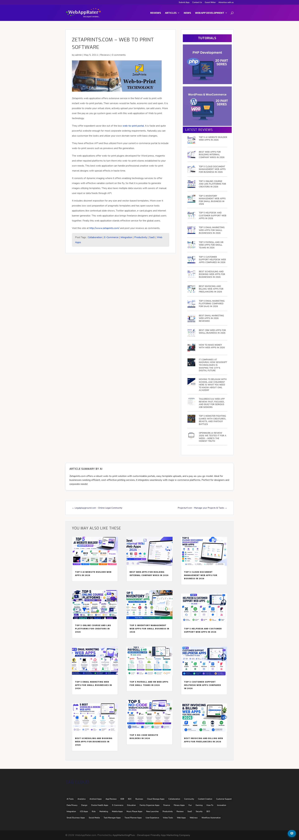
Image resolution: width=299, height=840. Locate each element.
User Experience (152, 817)
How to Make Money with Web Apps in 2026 (212, 346)
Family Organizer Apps (149, 805)
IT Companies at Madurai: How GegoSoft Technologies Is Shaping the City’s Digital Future (213, 365)
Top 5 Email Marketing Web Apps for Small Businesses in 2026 (212, 230)
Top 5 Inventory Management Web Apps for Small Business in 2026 (212, 200)
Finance (166, 805)
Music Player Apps (134, 811)
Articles (171, 13)
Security (199, 811)
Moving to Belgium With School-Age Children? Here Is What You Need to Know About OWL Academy (213, 385)
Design (84, 805)
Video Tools (168, 817)
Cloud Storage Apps (155, 799)
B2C (130, 799)
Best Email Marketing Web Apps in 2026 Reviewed (211, 318)
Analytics (82, 799)
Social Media (94, 817)
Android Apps (96, 799)
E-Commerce (111, 237)
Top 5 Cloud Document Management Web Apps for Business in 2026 (212, 169)
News (187, 13)
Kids (94, 811)
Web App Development (209, 13)
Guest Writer (210, 2)
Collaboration (95, 237)
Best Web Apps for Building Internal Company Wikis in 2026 (211, 155)
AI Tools (70, 799)
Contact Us (197, 2)
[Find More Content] (292, 833)
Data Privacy (72, 805)
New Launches (152, 811)
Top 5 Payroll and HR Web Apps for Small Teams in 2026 (211, 245)
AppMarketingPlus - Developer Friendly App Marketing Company (151, 835)
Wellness (194, 817)
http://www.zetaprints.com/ (104, 228)
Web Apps (181, 817)
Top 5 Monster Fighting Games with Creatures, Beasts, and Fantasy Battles (212, 420)
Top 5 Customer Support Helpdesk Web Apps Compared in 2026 (212, 260)
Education (131, 805)
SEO (208, 811)
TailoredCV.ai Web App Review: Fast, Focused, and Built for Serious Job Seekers (212, 403)
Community (189, 799)
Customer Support (224, 799)
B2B (122, 799)
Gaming (199, 805)
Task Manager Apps (112, 817)
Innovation (221, 805)
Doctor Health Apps (99, 805)
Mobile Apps (117, 811)
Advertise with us (226, 2)
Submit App (184, 2)
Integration (126, 237)
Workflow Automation (211, 817)
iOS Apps (84, 811)
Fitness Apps (179, 805)
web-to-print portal (133, 125)
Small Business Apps (76, 817)
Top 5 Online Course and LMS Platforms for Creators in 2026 (212, 184)
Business (139, 799)
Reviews (155, 13)
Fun (190, 805)
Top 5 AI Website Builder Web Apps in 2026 (213, 139)
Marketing (104, 811)
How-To (209, 805)
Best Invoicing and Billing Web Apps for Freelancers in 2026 (211, 289)
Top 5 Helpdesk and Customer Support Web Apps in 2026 (212, 216)
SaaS (152, 237)
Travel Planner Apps (133, 817)
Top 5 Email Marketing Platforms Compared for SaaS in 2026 (212, 304)
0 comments (119, 55)
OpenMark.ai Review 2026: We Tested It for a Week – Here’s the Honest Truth (212, 437)
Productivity (140, 237)
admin (78, 55)
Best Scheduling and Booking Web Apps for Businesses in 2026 (212, 274)
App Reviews (111, 799)
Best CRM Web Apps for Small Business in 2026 (212, 332)
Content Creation (205, 799)
